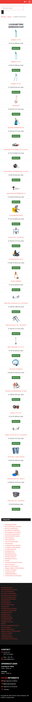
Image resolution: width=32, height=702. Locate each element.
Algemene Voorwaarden (10, 686)
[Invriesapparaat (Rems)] (16, 209)
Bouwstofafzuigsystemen (8, 597)
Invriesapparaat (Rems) (16, 215)
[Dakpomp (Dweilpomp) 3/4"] (16, 121)
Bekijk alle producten (9, 684)
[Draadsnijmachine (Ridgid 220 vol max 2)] (16, 143)
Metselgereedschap (7, 618)
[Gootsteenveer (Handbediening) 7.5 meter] (16, 165)
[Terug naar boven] (29, 699)
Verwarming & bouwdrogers (9, 638)
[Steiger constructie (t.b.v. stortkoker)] (16, 428)
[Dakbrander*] (16, 99)
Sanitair (3, 623)
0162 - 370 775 (7, 657)
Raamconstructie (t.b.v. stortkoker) (16, 325)
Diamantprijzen (5, 601)
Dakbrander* (16, 105)
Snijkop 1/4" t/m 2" (16, 413)
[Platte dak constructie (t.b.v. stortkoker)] (16, 297)
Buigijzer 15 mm (16, 39)
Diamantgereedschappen (8, 599)
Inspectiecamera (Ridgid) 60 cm (16, 193)
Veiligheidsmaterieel (7, 637)
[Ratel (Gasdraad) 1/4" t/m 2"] (16, 340)
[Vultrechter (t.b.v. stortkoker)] (16, 494)
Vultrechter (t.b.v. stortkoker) (16, 500)
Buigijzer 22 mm (16, 61)
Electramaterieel (6, 603)
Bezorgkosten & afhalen (10, 681)
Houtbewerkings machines (9, 608)
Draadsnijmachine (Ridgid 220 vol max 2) (16, 149)
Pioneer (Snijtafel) (16, 281)
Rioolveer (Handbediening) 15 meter (16, 391)
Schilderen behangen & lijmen (9, 625)
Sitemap (6, 689)
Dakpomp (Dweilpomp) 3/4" (16, 127)
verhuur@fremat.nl (8, 659)
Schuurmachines (6, 627)
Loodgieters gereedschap (8, 610)
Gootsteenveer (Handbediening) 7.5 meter (16, 171)
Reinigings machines (7, 621)
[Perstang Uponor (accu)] (16, 253)
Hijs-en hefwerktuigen (7, 604)
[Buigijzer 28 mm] (16, 77)
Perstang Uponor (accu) (16, 259)
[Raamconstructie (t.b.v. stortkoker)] (16, 318)
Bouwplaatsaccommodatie (9, 595)
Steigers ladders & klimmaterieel (10, 631)
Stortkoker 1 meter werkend (16, 457)
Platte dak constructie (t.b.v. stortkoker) (16, 303)
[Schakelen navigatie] (29, 2)
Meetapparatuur (6, 614)
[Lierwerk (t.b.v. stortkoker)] (16, 231)
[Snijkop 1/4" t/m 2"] (16, 406)
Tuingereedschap (6, 635)
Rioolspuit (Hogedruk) (16, 369)
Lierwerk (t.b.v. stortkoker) (16, 237)
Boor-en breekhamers (7, 591)
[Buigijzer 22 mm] (16, 55)
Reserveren (16, 48)
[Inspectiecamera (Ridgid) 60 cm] (16, 187)
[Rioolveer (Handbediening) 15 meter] (16, 384)
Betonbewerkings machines (9, 589)
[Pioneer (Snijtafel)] (16, 275)
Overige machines (6, 620)
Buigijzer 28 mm (16, 83)
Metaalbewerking (6, 616)
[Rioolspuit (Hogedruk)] (16, 362)
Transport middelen (7, 633)
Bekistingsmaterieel (7, 587)
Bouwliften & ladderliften (8, 593)
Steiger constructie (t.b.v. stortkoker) (16, 435)
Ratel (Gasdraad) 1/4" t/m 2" (16, 347)
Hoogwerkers (5, 606)
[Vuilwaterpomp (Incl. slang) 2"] (16, 472)
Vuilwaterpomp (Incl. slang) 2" (16, 478)
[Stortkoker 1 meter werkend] (16, 450)
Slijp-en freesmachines (8, 629)
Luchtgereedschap (6, 612)
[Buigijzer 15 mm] (16, 33)
